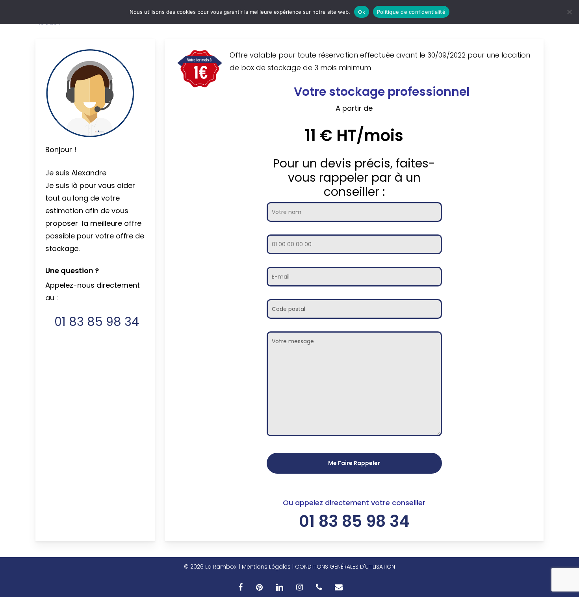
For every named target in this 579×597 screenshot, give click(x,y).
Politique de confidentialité (411, 12)
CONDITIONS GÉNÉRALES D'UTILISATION (345, 567)
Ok (361, 12)
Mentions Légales (266, 567)
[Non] (569, 12)
